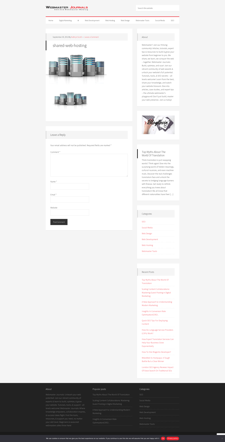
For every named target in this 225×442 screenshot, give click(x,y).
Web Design (147, 233)
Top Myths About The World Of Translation (153, 153)
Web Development (150, 239)
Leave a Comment (91, 37)
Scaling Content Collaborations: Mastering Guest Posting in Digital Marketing (156, 292)
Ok (163, 438)
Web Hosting (147, 245)
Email (53, 194)
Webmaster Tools (149, 251)
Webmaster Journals (67, 8)
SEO (143, 221)
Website (53, 207)
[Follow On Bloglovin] (158, 133)
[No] (222, 438)
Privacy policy (173, 438)
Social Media (147, 227)
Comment (55, 152)
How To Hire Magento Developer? (156, 352)
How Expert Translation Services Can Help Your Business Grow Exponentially (158, 342)
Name (53, 181)
